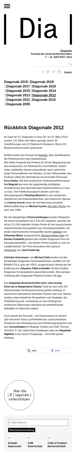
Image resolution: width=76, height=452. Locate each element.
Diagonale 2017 (18, 86)
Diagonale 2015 (18, 91)
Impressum (14, 446)
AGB (30, 443)
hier (59, 275)
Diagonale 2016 (44, 86)
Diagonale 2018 (42, 82)
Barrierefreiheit (56, 446)
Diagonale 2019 (16, 82)
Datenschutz (35, 446)
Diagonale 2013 (18, 95)
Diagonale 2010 (44, 99)
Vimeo (53, 71)
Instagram (59, 71)
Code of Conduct (57, 443)
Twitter (47, 71)
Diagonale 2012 (44, 95)
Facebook (42, 71)
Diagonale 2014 (44, 91)
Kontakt (12, 443)
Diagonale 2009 (18, 104)
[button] (37, 350)
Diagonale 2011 (18, 99)
